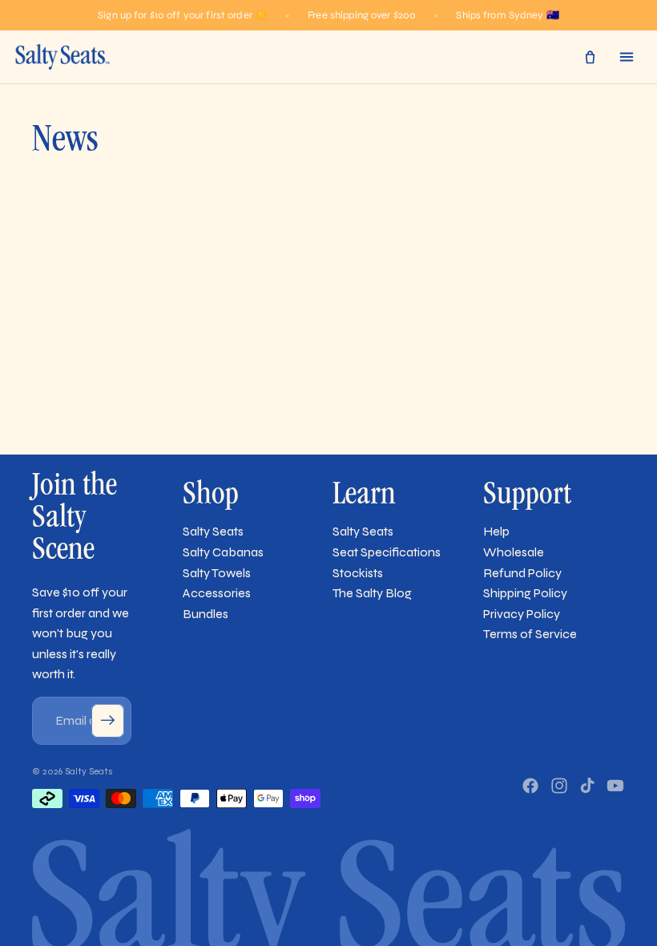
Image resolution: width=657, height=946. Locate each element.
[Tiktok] (587, 785)
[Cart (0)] (590, 57)
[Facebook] (530, 785)
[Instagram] (559, 785)
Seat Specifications (387, 552)
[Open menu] (627, 57)
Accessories (217, 592)
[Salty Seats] (62, 56)
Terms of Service (530, 633)
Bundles (205, 613)
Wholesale (513, 552)
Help (496, 531)
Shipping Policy (525, 592)
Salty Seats (213, 531)
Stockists (358, 572)
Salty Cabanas (223, 552)
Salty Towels (217, 572)
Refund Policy (522, 572)
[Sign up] (108, 721)
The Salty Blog (372, 592)
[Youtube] (615, 785)
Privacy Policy (521, 613)
